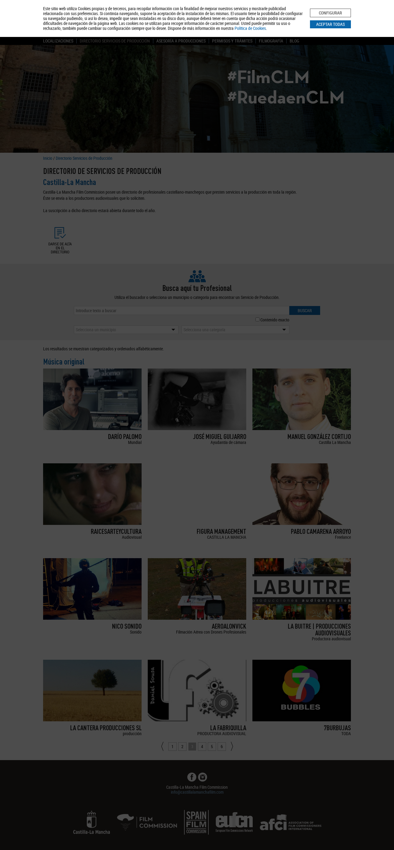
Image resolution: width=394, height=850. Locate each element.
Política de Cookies (250, 28)
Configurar (330, 13)
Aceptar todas (330, 24)
